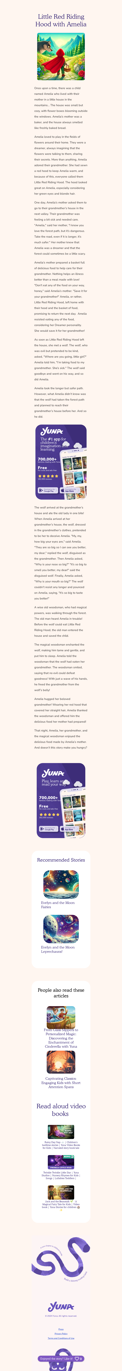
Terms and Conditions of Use (61, 1338)
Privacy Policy (61, 1333)
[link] (48, 490)
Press (61, 1329)
